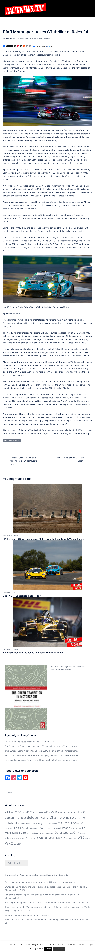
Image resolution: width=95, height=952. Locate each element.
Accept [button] (48, 949)
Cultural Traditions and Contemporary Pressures (27, 915)
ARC (47, 812)
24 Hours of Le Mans (19, 812)
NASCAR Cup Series (47, 833)
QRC (7, 838)
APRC (41, 812)
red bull (32, 838)
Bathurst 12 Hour (15, 817)
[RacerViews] (24, 8)
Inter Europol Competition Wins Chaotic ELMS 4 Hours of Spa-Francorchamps (41, 751)
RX (37, 838)
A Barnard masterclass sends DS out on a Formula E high (33, 652)
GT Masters (55, 828)
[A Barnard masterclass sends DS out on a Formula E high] (47, 621)
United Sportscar (11, 441)
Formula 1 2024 (13, 828)
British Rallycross (24, 824)
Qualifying (13, 838)
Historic (65, 827)
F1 (59, 823)
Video (75, 838)
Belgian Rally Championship (50, 817)
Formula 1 (78, 823)
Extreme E (53, 824)
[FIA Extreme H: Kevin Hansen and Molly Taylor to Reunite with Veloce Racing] (47, 508)
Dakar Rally (37, 823)
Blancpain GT (80, 818)
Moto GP (25, 832)
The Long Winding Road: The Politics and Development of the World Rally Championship (46, 902)
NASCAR (35, 833)
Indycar (78, 828)
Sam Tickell (11, 38)
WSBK (18, 843)
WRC (9, 843)
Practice (81, 833)
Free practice (45, 828)
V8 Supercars (66, 838)
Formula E (35, 828)
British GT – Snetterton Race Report (22, 596)
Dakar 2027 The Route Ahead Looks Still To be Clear (29, 741)
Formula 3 (26, 828)
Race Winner (21, 838)
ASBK (53, 812)
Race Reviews (45, 38)
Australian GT (78, 812)
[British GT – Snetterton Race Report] (47, 565)
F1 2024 (66, 823)
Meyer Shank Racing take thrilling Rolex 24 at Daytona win (23, 461)
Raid (28, 838)
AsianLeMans (64, 812)
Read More (59, 949)
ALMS (36, 812)
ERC (45, 823)
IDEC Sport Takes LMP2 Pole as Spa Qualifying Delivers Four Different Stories (41, 755)
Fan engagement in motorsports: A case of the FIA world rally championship (40, 882)
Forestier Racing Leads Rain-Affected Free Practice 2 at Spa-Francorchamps (41, 760)
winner (87, 838)
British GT (11, 823)
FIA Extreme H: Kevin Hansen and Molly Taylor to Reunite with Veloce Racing (43, 539)
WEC (81, 837)
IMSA (72, 828)
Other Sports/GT (65, 832)
